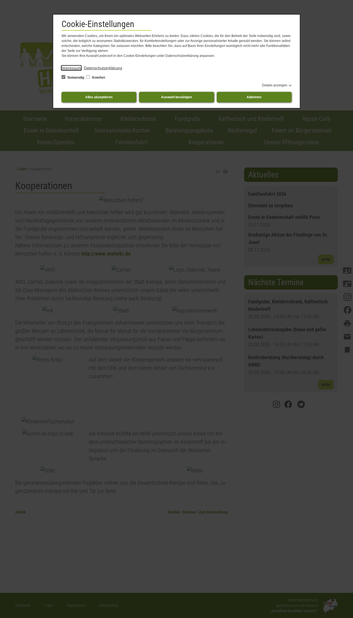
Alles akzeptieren (99, 97)
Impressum (71, 68)
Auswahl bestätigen (176, 97)
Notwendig (76, 77)
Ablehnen (254, 97)
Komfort (98, 77)
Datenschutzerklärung (103, 68)
